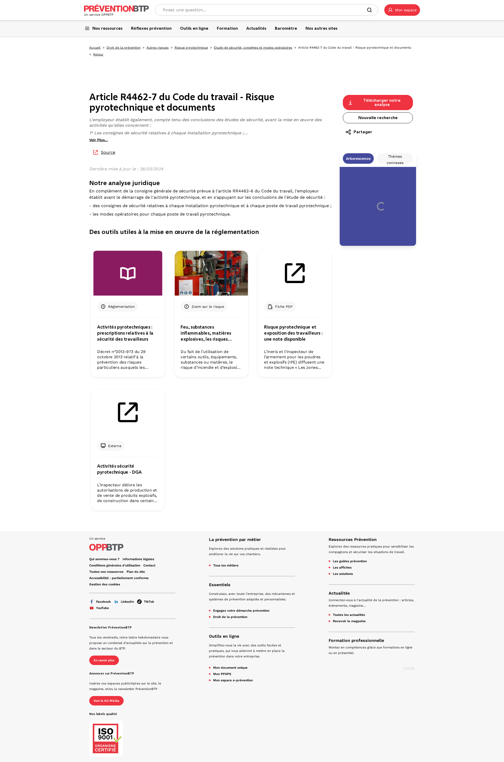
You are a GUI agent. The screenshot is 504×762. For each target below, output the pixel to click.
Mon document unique (230, 667)
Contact (149, 565)
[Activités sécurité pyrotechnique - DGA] (127, 412)
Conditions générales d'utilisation (114, 565)
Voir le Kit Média (106, 700)
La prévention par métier (235, 539)
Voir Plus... (98, 140)
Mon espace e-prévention (233, 680)
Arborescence (358, 158)
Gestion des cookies (104, 584)
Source (108, 152)
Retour (98, 54)
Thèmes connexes (395, 159)
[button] (402, 10)
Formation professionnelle (356, 640)
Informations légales (138, 559)
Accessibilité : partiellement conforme (119, 578)
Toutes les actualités (349, 615)
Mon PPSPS (222, 674)
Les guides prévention (350, 561)
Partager (363, 132)
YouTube (102, 608)
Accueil (95, 47)
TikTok (149, 602)
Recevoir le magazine (349, 621)
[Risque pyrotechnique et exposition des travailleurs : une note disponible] (294, 273)
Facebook (103, 602)
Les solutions (343, 574)
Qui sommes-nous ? (104, 559)
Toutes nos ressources (106, 572)
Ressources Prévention (353, 539)
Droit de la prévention (123, 47)
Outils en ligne (224, 636)
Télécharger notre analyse (382, 102)
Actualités (339, 593)
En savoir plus (104, 660)
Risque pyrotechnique (191, 47)
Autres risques (157, 47)
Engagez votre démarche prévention (241, 610)
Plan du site (136, 572)
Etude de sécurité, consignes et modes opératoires (253, 47)
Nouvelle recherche (378, 118)
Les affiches (342, 567)
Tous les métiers (225, 565)
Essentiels (219, 584)
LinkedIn (127, 602)
